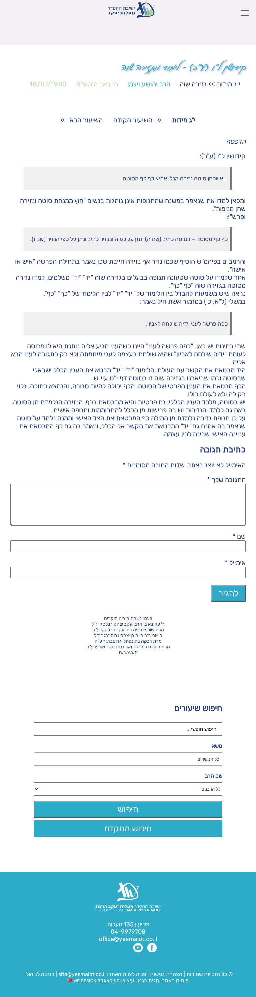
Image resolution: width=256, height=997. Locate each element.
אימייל (235, 563)
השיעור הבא (86, 120)
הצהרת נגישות (166, 974)
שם (239, 536)
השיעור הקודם (132, 120)
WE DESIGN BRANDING (96, 980)
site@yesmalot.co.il (82, 974)
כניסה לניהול (40, 974)
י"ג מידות (228, 84)
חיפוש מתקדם (128, 828)
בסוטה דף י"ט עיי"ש (120, 378)
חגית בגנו (148, 980)
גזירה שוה (193, 84)
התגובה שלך (226, 480)
